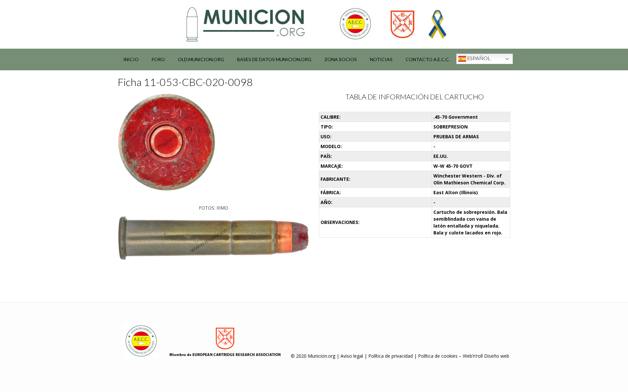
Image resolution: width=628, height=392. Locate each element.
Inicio (131, 59)
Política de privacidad (390, 356)
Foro (158, 59)
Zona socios (340, 59)
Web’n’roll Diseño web (486, 356)
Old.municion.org (201, 59)
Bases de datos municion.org (274, 59)
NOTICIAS (381, 59)
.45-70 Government (455, 117)
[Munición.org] (314, 24)
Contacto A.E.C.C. (428, 59)
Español (478, 58)
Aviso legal (351, 356)
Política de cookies (438, 356)
